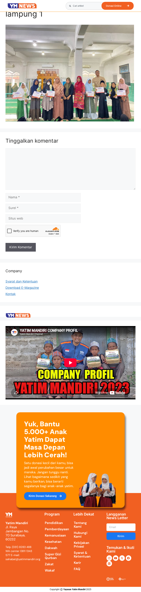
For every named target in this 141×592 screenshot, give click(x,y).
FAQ (77, 569)
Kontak (11, 294)
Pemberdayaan (53, 529)
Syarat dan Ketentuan (22, 281)
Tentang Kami (80, 525)
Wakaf (50, 570)
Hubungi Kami (80, 535)
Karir (77, 562)
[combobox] (85, 6)
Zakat (49, 564)
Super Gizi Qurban (53, 556)
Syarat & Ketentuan (82, 555)
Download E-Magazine (22, 288)
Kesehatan (53, 541)
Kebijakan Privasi (81, 545)
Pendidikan (53, 523)
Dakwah (51, 548)
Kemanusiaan (53, 535)
